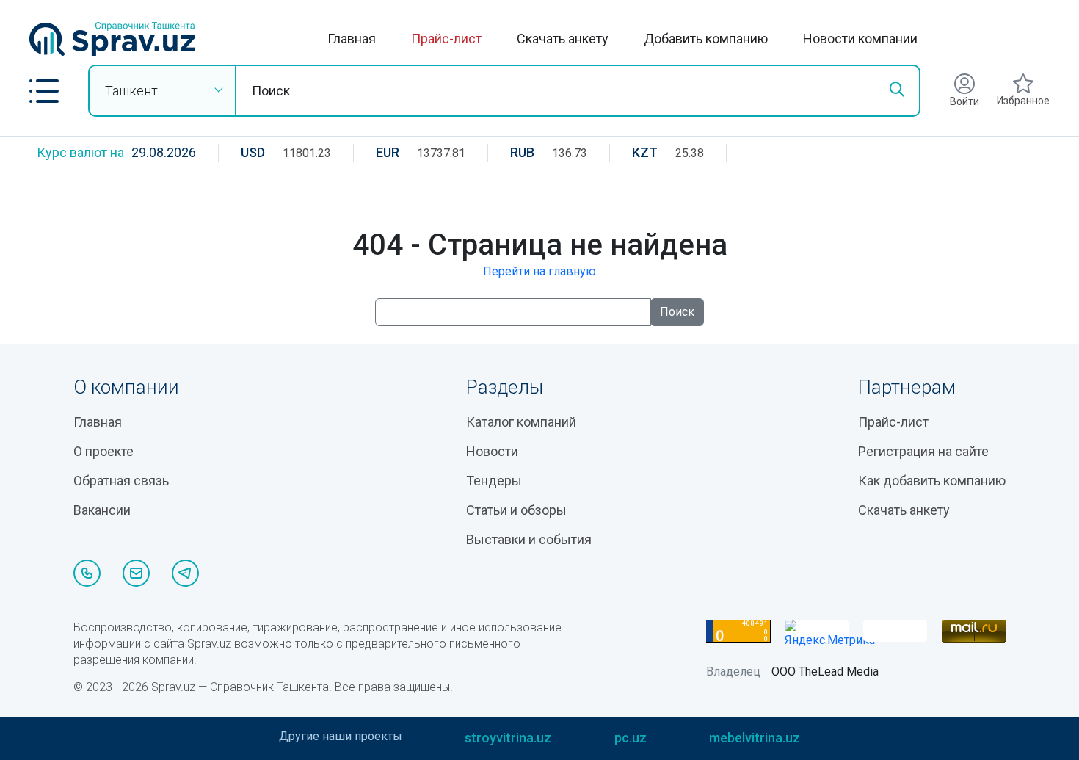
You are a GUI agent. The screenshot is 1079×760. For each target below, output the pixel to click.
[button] (44, 91)
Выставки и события (529, 539)
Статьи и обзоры (516, 510)
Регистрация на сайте (923, 451)
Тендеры (494, 480)
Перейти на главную (539, 271)
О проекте (103, 451)
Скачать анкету (562, 38)
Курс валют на (80, 152)
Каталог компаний (521, 422)
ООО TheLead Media (825, 671)
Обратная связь (121, 480)
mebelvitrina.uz (754, 737)
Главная (351, 38)
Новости (492, 451)
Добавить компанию (706, 38)
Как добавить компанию (932, 480)
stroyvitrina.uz (508, 737)
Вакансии (102, 510)
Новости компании (860, 38)
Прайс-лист (446, 38)
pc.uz (630, 737)
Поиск (677, 312)
